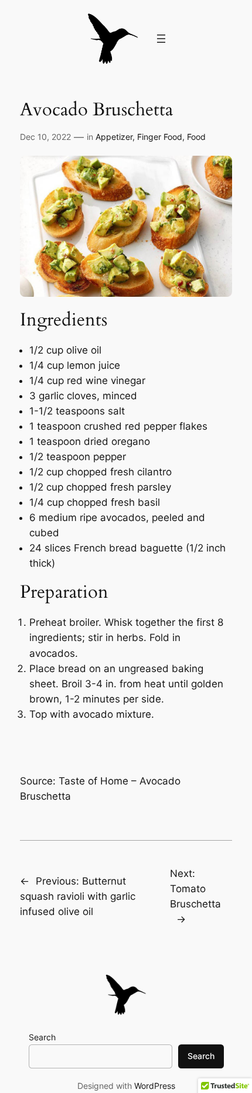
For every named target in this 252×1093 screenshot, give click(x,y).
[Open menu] (161, 39)
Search (42, 1037)
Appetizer (114, 137)
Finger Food (159, 137)
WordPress (154, 1086)
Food (196, 137)
